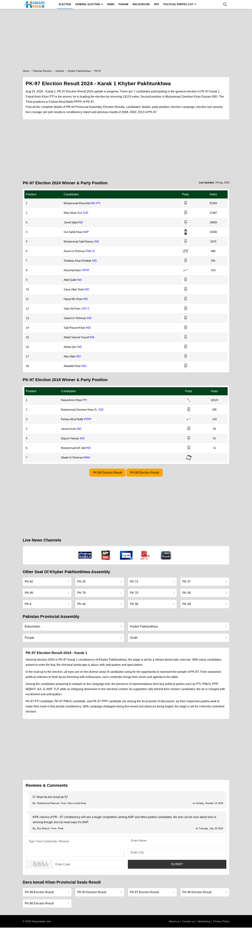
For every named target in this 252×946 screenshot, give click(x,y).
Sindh (110, 4)
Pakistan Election (42, 71)
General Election (87, 4)
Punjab (123, 4)
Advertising (203, 921)
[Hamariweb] (34, 4)
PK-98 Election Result (144, 472)
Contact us (188, 921)
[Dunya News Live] (126, 555)
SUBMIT (177, 864)
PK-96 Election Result (107, 472)
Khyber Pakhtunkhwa (79, 71)
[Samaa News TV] (85, 555)
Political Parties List (178, 4)
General (60, 71)
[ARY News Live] (105, 555)
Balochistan (141, 4)
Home (26, 71)
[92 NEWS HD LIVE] (145, 555)
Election (65, 4)
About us (174, 921)
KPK (156, 4)
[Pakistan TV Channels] (166, 555)
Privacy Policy (221, 921)
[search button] (224, 4)
